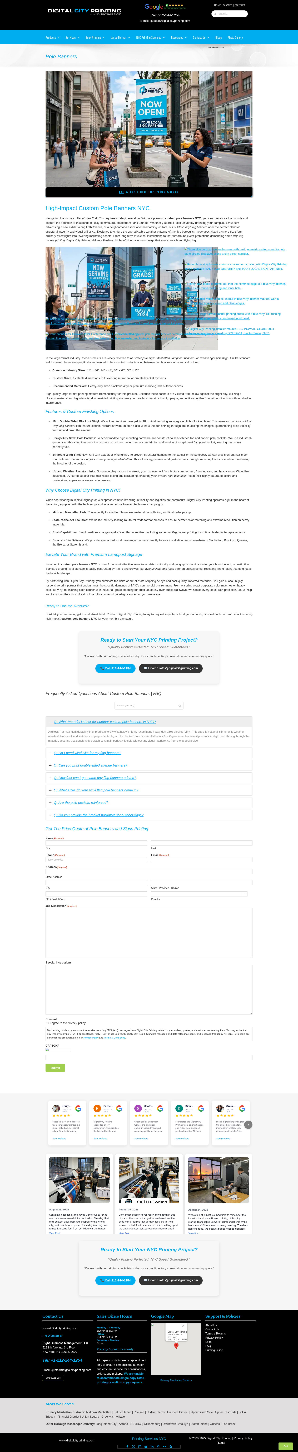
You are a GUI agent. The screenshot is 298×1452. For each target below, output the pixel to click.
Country (155, 899)
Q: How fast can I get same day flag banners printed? (95, 778)
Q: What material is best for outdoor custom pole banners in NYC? (105, 722)
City (48, 887)
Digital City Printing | (220, 1438)
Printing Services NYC (149, 1439)
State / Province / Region (165, 887)
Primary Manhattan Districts (176, 1380)
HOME (217, 5)
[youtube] (146, 1446)
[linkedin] (152, 1446)
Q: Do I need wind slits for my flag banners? (87, 753)
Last (153, 848)
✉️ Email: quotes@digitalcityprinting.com (171, 668)
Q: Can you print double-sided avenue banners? (90, 765)
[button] (176, 1346)
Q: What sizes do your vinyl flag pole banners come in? (96, 790)
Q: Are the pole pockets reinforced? (81, 803)
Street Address (54, 876)
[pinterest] (158, 1446)
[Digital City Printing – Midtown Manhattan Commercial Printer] (84, 9)
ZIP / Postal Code (55, 899)
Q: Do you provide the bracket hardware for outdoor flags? (98, 815)
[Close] (183, 1326)
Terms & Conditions (114, 1037)
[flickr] (164, 1446)
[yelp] (170, 1446)
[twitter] (133, 1446)
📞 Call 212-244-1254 (115, 668)
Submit (55, 1067)
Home (209, 47)
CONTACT (240, 5)
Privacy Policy (90, 1037)
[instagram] (139, 1446)
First (48, 848)
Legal (221, 1442)
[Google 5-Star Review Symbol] (165, 4)
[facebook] (127, 1446)
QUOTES (227, 5)
